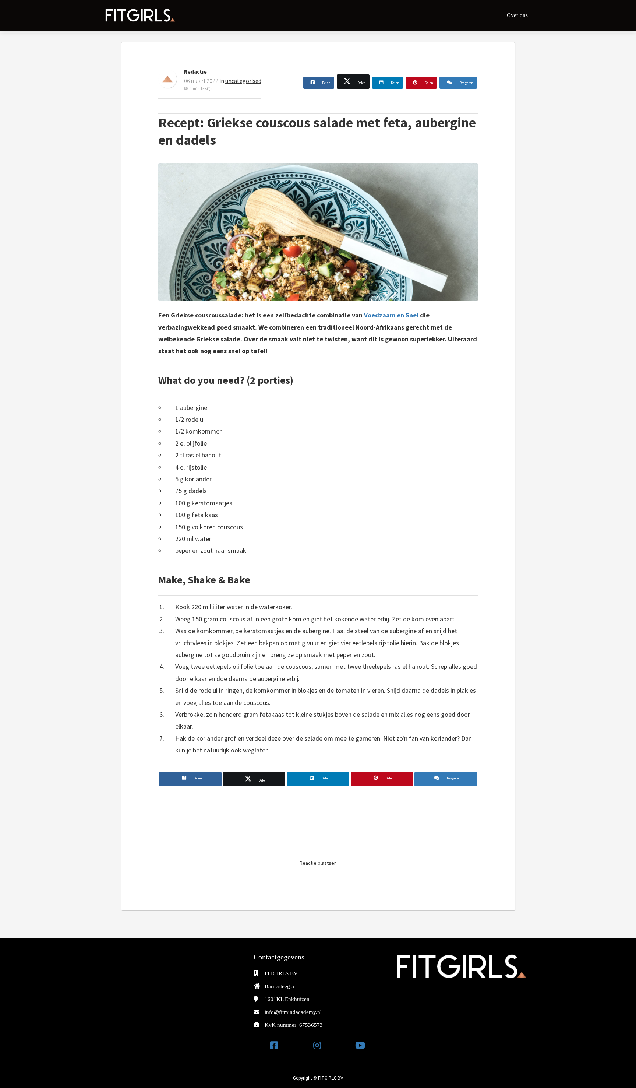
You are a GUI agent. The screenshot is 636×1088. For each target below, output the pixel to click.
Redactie (195, 71)
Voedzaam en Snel (391, 315)
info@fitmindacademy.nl (293, 1012)
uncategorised (243, 80)
